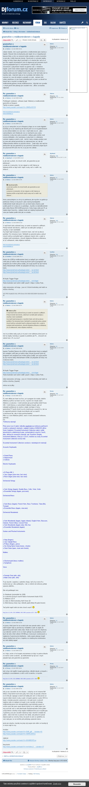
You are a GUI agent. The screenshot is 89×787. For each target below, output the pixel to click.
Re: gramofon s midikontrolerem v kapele (13, 95)
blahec (52, 43)
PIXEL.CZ (73, 1)
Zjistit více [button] (57, 784)
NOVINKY (5, 22)
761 (57, 254)
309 (57, 156)
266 (57, 393)
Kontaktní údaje (21, 773)
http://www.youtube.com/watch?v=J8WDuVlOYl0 (19, 107)
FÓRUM (37, 22)
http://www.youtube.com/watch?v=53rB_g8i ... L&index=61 (22, 732)
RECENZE (15, 22)
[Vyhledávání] (87, 23)
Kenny (52, 391)
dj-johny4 (52, 153)
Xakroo (52, 93)
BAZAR (53, 22)
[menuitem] (16, 28)
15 (56, 46)
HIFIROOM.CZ (61, 1)
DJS (45, 22)
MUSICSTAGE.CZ (33, 1)
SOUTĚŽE (62, 22)
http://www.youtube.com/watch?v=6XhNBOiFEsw (19, 740)
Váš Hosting (36, 773)
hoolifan (52, 252)
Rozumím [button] (77, 784)
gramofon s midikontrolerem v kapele (21, 37)
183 (57, 96)
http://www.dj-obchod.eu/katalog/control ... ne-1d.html (21, 270)
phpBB (29, 764)
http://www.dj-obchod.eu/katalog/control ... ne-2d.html (21, 272)
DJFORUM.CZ (47, 1)
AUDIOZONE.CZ (18, 1)
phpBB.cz (39, 766)
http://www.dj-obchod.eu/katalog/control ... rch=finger (20, 281)
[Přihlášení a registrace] (82, 23)
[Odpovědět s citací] (44, 44)
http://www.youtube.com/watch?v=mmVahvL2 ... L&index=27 (23, 747)
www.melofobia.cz (8, 113)
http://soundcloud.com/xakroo (11, 111)
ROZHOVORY (27, 22)
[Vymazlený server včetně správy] (78, 28)
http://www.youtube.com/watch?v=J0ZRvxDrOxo (19, 734)
